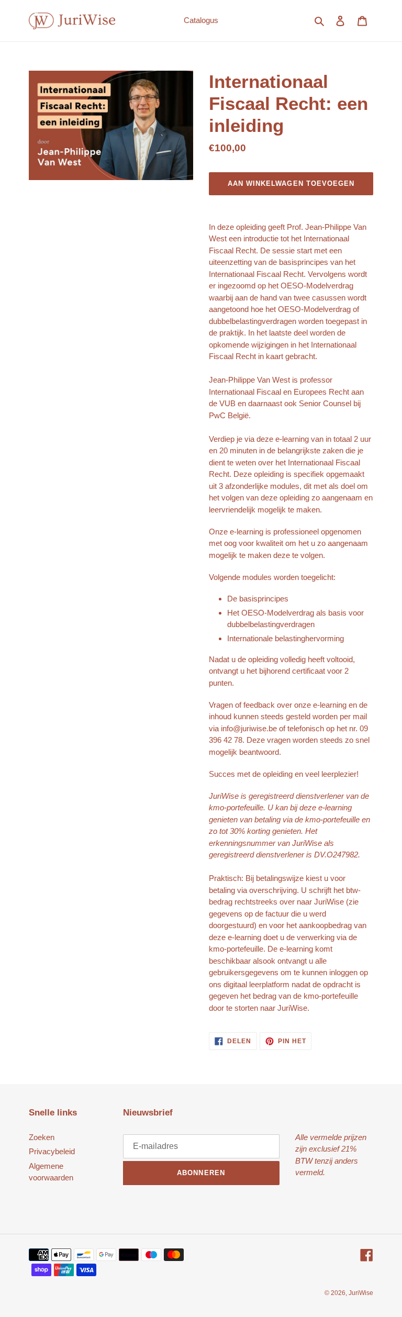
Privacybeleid (52, 1151)
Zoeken (41, 1137)
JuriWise (361, 1293)
